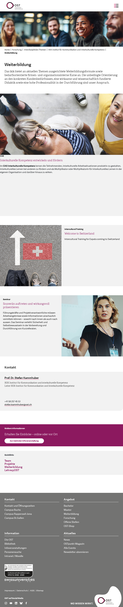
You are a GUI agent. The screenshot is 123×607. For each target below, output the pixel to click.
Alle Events (70, 548)
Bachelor (69, 506)
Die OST (8, 539)
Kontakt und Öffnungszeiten (19, 506)
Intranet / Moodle (13, 556)
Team (7, 461)
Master (68, 510)
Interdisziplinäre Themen (35, 49)
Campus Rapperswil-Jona (18, 514)
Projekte (9, 464)
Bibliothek (9, 543)
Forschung (17, 49)
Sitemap (40, 590)
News (67, 539)
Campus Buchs (12, 510)
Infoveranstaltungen (15, 548)
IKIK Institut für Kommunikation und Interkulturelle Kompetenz (76, 49)
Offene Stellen (71, 522)
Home (7, 49)
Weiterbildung (10, 53)
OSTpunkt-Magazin (74, 543)
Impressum (9, 590)
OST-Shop (69, 526)
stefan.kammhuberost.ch (18, 404)
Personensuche (12, 552)
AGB (32, 590)
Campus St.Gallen (14, 518)
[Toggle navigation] (116, 5)
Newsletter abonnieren (76, 552)
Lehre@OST (11, 470)
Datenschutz (22, 590)
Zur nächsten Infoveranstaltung (24, 441)
